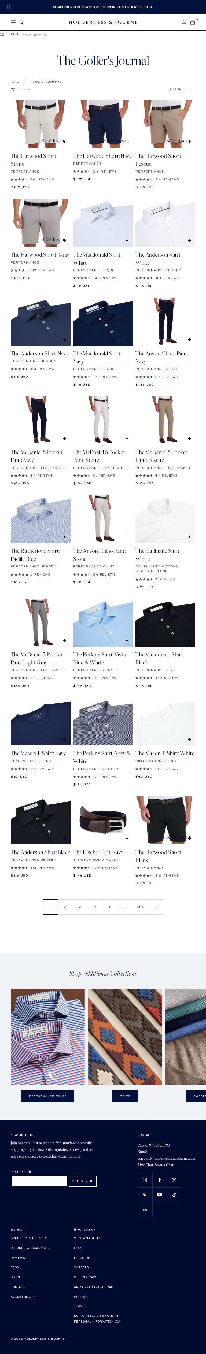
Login (15, 1277)
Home (15, 81)
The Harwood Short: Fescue (158, 160)
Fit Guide (82, 1258)
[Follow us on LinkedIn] (145, 1209)
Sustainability (87, 1238)
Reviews (18, 1258)
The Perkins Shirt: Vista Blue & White (99, 658)
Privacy (80, 1296)
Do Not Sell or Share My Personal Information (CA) (98, 1318)
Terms (79, 1306)
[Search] (21, 22)
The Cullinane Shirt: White (157, 555)
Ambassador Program (93, 1287)
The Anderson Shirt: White (158, 258)
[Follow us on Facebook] (159, 1180)
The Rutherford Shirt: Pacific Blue (35, 555)
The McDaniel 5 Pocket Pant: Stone (99, 456)
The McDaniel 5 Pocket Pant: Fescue (161, 456)
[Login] (184, 22)
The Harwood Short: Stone (34, 160)
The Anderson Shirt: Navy (39, 354)
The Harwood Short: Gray (40, 255)
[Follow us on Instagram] (145, 1180)
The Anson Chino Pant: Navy (161, 357)
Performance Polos (48, 1096)
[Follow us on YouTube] (159, 1194)
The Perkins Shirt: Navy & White (102, 757)
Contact (18, 1287)
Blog (78, 1248)
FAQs (15, 1267)
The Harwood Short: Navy (102, 156)
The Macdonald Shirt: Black (159, 658)
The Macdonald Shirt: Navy (97, 357)
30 (140, 907)
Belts (125, 1096)
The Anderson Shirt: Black (40, 852)
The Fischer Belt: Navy (98, 852)
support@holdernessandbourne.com (166, 1159)
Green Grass (86, 1277)
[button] (35, 35)
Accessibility (23, 1296)
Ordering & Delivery (29, 1238)
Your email (22, 1172)
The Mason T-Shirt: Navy (38, 753)
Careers (81, 1267)
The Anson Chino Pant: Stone (99, 555)
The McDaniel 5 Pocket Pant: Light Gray (36, 658)
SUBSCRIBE (83, 1181)
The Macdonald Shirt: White (97, 258)
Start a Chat (164, 1165)
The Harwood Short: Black (158, 856)
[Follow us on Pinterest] (145, 1194)
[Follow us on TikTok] (174, 1194)
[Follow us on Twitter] (174, 1180)
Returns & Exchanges (31, 1248)
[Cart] (192, 22)
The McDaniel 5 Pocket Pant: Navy (36, 456)
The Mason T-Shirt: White (164, 753)
